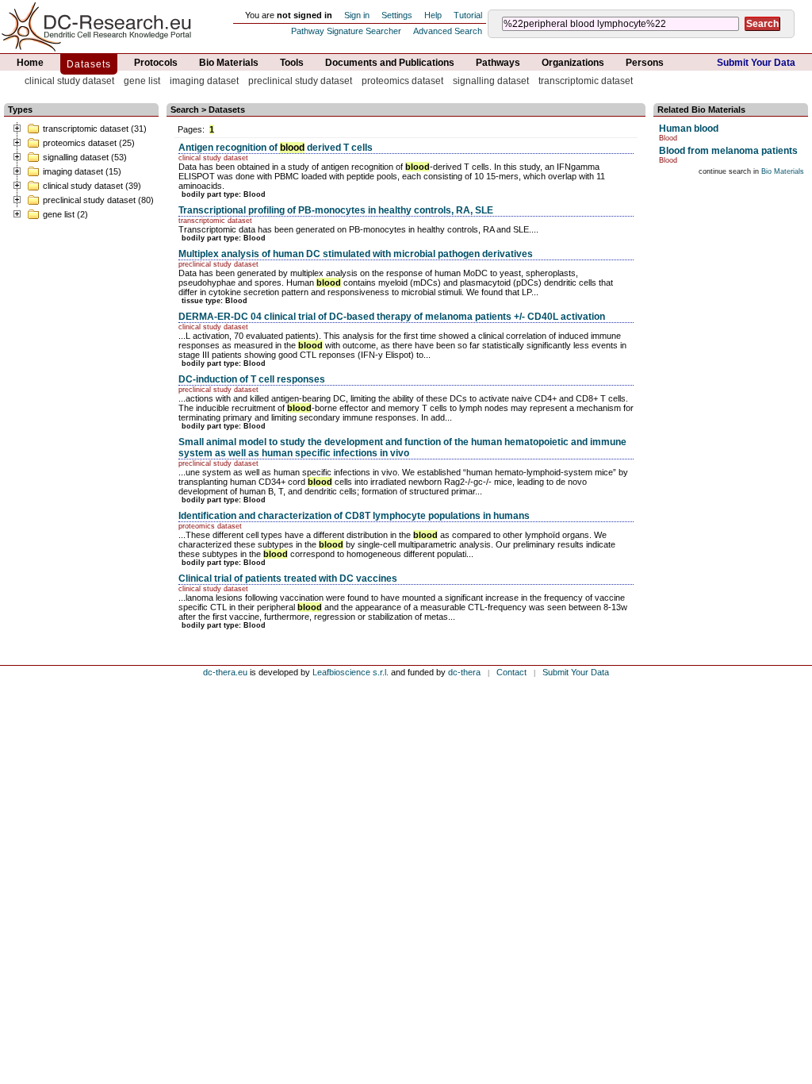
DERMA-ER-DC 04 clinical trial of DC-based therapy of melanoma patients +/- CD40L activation (391, 316)
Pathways (498, 62)
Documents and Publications (389, 62)
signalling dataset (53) (85, 157)
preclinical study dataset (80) (98, 200)
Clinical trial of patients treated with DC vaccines (287, 578)
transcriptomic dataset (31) (95, 128)
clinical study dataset (69, 80)
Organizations (573, 62)
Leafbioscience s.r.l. (350, 672)
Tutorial (468, 15)
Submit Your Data (756, 62)
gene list (142, 80)
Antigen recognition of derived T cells (275, 147)
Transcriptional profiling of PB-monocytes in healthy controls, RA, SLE (335, 210)
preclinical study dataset (300, 80)
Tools (292, 62)
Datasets (89, 64)
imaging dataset (204, 80)
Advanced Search (447, 31)
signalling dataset (491, 80)
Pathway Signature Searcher (346, 31)
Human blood (688, 128)
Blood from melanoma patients (728, 150)
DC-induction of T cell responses (251, 379)
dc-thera (464, 672)
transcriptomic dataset (585, 80)
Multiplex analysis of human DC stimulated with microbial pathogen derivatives (355, 253)
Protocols (156, 62)
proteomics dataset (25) (89, 143)
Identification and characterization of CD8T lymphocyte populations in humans (354, 515)
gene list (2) (65, 214)
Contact (511, 672)
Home (30, 62)
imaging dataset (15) (82, 171)
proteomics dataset (402, 80)
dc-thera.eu (225, 672)
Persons (645, 62)
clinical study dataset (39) (92, 185)
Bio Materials (229, 62)
